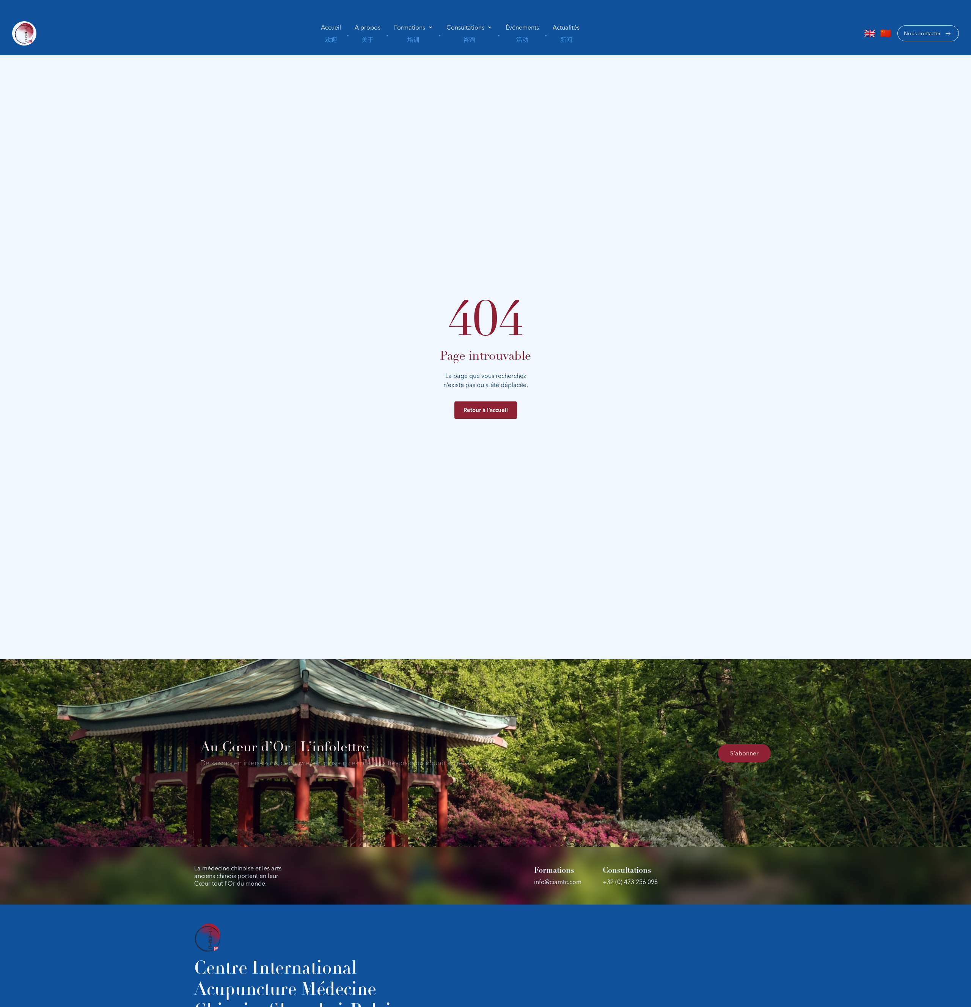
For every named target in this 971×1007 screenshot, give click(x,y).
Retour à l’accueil (486, 410)
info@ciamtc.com (557, 882)
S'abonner (744, 753)
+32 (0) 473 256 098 (630, 882)
